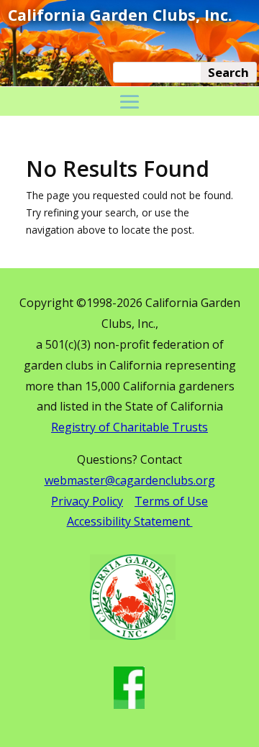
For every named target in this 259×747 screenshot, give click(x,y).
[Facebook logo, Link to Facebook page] (129, 705)
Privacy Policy (87, 501)
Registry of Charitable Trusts (129, 427)
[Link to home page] (133, 636)
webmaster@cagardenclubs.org (130, 480)
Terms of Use (171, 501)
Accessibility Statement (130, 521)
